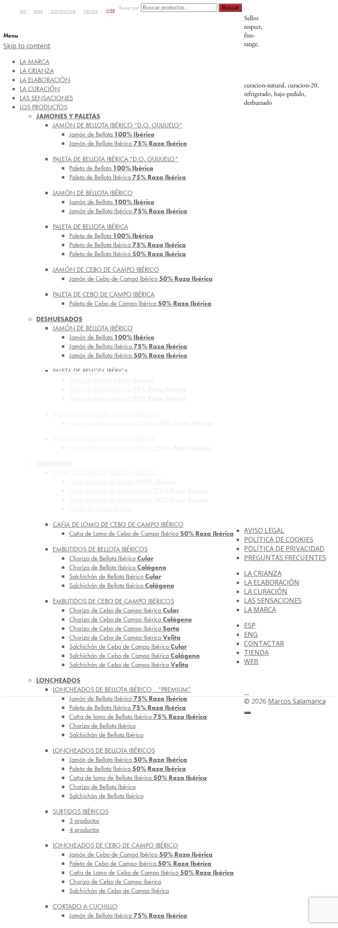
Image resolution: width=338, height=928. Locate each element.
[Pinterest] (246, 691)
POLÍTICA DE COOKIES (278, 539)
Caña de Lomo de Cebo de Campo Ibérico (151, 533)
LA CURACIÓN (265, 591)
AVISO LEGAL (264, 530)
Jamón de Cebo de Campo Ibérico (141, 278)
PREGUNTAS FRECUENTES (285, 557)
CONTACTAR (63, 11)
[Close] (247, 712)
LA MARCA (260, 609)
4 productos (84, 829)
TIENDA (91, 11)
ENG (38, 11)
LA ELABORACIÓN (271, 582)
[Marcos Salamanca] (301, 76)
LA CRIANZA (263, 573)
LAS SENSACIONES (273, 600)
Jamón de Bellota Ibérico (128, 143)
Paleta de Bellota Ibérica (127, 177)
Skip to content (26, 45)
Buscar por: (129, 8)
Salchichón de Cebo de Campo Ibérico (128, 664)
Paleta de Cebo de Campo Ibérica (140, 303)
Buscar (230, 8)
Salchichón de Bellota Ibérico (121, 585)
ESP (23, 11)
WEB (110, 10)
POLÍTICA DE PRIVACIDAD (284, 548)
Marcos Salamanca (297, 701)
